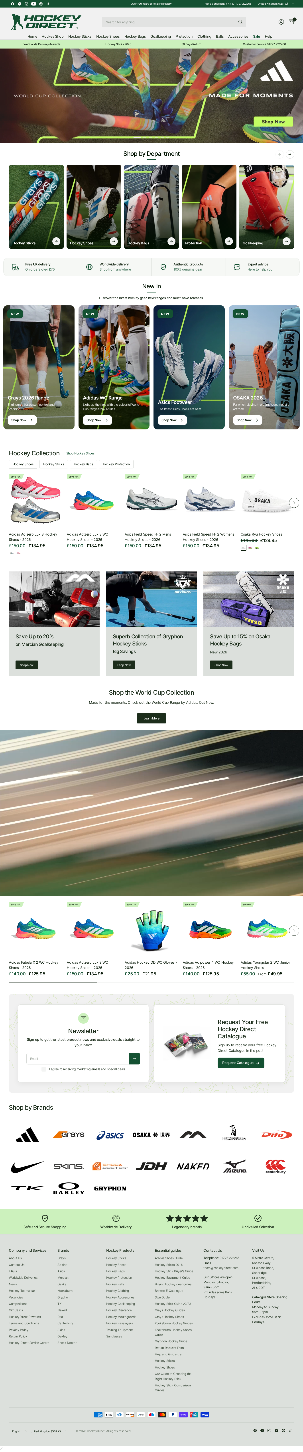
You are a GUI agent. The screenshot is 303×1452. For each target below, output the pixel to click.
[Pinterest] (40, 3)
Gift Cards (16, 1310)
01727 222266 (230, 1258)
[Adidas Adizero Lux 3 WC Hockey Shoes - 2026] (93, 500)
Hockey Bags (83, 464)
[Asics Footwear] (189, 367)
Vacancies (16, 1297)
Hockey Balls (115, 1284)
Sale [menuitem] (256, 36)
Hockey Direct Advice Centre (29, 1343)
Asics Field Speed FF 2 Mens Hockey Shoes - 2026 (148, 537)
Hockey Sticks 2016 (169, 1265)
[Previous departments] (279, 154)
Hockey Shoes (23, 464)
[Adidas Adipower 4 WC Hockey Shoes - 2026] (209, 928)
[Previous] (9, 503)
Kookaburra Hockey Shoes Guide (173, 1332)
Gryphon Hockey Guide (171, 1341)
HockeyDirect (96, 1431)
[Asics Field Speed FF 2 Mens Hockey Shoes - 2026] (151, 500)
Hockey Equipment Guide (172, 1277)
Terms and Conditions (24, 1323)
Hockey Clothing (117, 1290)
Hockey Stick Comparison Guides (173, 1387)
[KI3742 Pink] (19, 553)
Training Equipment (119, 1330)
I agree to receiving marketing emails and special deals (87, 1069)
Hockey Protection (116, 464)
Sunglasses (114, 1336)
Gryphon (63, 1297)
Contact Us (16, 1265)
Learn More (151, 718)
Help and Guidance (168, 1354)
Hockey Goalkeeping (120, 1304)
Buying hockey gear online (173, 1284)
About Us (15, 1258)
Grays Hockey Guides (170, 1310)
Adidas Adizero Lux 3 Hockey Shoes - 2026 (33, 537)
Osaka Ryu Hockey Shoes (261, 534)
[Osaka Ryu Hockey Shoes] (267, 500)
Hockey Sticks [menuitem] (80, 36)
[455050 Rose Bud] (250, 548)
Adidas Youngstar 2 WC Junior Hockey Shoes (265, 965)
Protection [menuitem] (184, 36)
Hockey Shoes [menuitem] (108, 36)
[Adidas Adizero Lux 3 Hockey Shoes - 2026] (35, 500)
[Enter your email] (134, 1058)
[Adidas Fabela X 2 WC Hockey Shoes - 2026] (35, 928)
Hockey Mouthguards (121, 1317)
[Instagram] (26, 3)
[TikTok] (47, 3)
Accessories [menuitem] (238, 36)
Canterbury (65, 1323)
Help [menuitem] (268, 36)
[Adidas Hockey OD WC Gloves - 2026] (151, 928)
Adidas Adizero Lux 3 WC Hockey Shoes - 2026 (87, 537)
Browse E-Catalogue (169, 1290)
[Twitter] (19, 3)
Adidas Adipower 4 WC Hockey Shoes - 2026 (208, 965)
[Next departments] (290, 154)
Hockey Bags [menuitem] (135, 36)
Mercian (63, 1277)
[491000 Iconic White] (243, 548)
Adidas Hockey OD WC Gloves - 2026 (151, 965)
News (13, 1284)
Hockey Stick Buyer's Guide (174, 1271)
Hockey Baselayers (119, 1323)
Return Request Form (169, 1348)
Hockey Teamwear (22, 1290)
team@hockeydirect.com (220, 1268)
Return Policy (18, 1336)
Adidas (62, 1265)
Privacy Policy (18, 1330)
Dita (60, 1317)
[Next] (294, 503)
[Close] (1, 1449)
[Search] (240, 22)
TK (59, 1304)
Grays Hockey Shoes (169, 1317)
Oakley (62, 1336)
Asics (61, 1271)
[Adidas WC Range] (114, 367)
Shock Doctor (66, 1343)
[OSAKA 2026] (264, 367)
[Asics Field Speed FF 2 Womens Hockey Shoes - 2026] (209, 500)
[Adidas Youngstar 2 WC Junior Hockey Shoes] (267, 928)
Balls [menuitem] (220, 36)
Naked (62, 1310)
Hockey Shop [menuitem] (52, 36)
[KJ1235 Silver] (12, 553)
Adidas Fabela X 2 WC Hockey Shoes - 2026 (33, 965)
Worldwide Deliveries (23, 1277)
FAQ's (13, 1271)
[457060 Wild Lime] (257, 548)
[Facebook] (12, 3)
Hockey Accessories (120, 1297)
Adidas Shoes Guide (169, 1258)
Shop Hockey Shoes (80, 453)
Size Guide (162, 1297)
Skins (61, 1330)
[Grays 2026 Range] (39, 367)
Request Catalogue (241, 1062)
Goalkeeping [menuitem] (160, 36)
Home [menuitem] (32, 36)
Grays (61, 1258)
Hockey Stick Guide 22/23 (173, 1304)
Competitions (18, 1304)
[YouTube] (33, 3)
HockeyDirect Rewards (25, 1317)
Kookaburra (65, 1290)
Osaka (61, 1284)
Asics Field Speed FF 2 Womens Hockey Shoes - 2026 (208, 537)
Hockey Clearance (119, 1310)
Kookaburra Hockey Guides (174, 1323)
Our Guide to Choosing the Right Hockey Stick (173, 1376)
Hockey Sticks (53, 464)
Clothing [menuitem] (204, 36)
